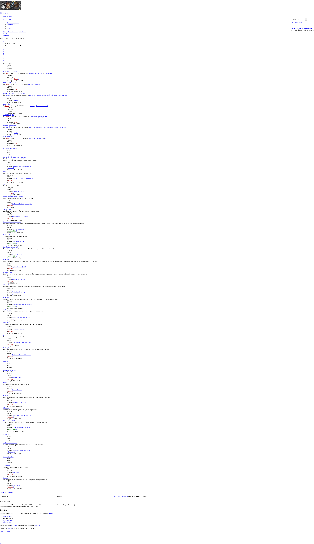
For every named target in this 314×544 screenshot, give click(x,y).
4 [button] (3, 53)
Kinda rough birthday (9, 126)
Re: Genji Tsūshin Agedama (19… (22, 204)
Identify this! (7, 348)
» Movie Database (12, 32)
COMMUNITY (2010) (9, 136)
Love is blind (16, 485)
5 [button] (3, 55)
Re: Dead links (16, 377)
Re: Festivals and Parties (19, 402)
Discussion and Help (42, 106)
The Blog (6, 434)
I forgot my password (120, 496)
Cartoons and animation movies (13, 197)
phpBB (10, 528)
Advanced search (297, 22)
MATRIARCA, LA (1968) (10, 72)
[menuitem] (13, 23)
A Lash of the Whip (9, 420)
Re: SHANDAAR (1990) (18, 242)
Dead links (6, 104)
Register (9, 492)
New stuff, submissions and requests (55, 95)
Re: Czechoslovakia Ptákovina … (21, 355)
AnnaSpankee (12, 294)
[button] (3, 42)
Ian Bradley (37, 525)
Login (2, 492)
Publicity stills (7, 272)
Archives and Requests (10, 443)
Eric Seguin (14, 525)
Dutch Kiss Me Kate (18, 330)
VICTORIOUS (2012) (9, 115)
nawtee (7, 95)
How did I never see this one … (21, 166)
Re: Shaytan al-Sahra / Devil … (21, 317)
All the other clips (8, 285)
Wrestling (6, 297)
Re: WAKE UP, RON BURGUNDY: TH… (23, 179)
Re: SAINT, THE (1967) (18, 254)
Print (4, 335)
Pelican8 (10, 452)
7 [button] (3, 58)
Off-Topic (6, 408)
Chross (7, 73)
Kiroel (51, 513)
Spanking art (7, 465)
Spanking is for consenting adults (302, 28)
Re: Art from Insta (17, 472)
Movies (5, 171)
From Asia (6, 260)
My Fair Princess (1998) (19, 267)
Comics (5, 478)
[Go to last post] (18, 79)
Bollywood (6, 234)
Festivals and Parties (9, 82)
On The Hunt (7, 310)
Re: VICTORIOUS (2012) (19, 191)
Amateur (37, 84)
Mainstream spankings (36, 73)
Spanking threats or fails (10, 247)
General (30, 84)
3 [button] (3, 51)
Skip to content (4, 13)
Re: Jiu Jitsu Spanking (18, 292)
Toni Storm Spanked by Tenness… (22, 304)
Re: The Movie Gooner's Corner (21, 415)
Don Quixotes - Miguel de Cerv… (22, 342)
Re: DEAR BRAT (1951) (18, 279)
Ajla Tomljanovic (17, 390)
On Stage (6, 322)
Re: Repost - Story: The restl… (21, 450)
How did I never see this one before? (14, 93)
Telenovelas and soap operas (12, 222)
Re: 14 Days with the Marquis (21, 428)
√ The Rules (22, 32)
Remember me (134, 496)
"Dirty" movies (48, 73)
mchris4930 (12, 231)
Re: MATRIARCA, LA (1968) (20, 216)
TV (46, 117)
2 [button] (3, 49)
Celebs (5, 383)
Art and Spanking (8, 457)
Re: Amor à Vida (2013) (19, 229)
